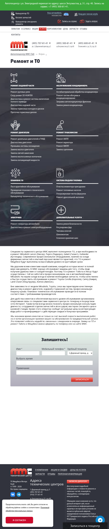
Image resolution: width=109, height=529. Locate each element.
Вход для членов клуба (88, 14)
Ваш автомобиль (54, 13)
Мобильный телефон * (53, 349)
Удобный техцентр (77, 349)
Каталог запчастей (23, 18)
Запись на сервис (69, 21)
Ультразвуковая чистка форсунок (71, 194)
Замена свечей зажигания (22, 153)
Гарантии (15, 29)
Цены (65, 29)
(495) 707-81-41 (40, 43)
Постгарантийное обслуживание (25, 187)
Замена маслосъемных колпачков (26, 157)
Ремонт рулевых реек (20, 92)
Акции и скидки (59, 470)
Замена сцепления (64, 150)
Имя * (19, 349)
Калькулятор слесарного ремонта (26, 23)
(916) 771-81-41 (36, 495)
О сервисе (26, 29)
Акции (35, 29)
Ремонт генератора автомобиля (25, 224)
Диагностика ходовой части (23, 105)
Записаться (82, 379)
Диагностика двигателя (21, 142)
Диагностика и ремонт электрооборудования (31, 227)
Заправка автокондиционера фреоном (73, 102)
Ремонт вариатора (64, 142)
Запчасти (73, 29)
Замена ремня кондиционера (69, 105)
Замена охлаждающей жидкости (25, 160)
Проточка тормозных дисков (23, 112)
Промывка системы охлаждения (25, 146)
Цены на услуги (78, 470)
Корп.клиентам (54, 29)
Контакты (15, 35)
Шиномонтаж (62, 234)
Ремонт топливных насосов (68, 190)
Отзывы (83, 29)
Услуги (42, 29)
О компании (41, 470)
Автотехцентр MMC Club (22, 54)
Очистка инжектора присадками (70, 187)
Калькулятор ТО (22, 14)
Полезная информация (70, 474)
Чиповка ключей (63, 231)
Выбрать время (24, 358)
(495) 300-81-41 (64, 43)
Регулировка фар (64, 227)
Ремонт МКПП (62, 146)
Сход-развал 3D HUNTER (22, 95)
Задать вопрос (91, 21)
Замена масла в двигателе (22, 150)
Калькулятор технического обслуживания (29, 196)
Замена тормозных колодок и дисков (27, 109)
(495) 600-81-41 (86, 43)
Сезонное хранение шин (67, 238)
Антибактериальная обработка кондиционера (77, 92)
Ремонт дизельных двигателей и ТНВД (28, 139)
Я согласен (19, 520)
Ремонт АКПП (62, 139)
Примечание (22, 368)
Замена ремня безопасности (69, 224)
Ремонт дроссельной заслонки (70, 197)
